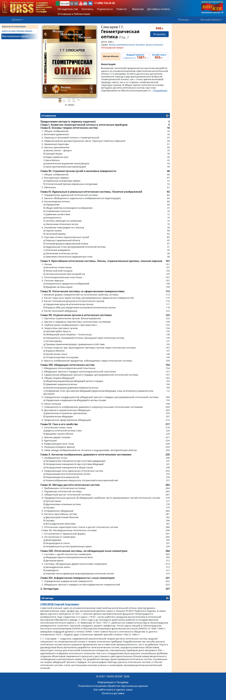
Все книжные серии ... (16, 36)
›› (159, 56)
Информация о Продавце (113, 682)
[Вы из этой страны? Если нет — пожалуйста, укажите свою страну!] (58, 3)
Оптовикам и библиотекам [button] (73, 14)
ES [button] (72, 3)
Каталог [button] (17, 19)
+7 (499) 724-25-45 (104, 3)
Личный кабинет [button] (210, 19)
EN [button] (76, 3)
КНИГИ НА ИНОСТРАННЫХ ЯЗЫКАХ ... (18, 31)
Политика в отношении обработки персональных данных (113, 686)
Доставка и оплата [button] (158, 9)
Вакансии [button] (138, 9)
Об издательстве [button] (67, 9)
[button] (81, 3)
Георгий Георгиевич (59, 604)
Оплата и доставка (113, 693)
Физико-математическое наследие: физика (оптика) (136, 44)
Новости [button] (121, 9)
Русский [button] (65, 3)
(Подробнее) (160, 90)
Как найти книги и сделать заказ (113, 689)
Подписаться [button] (105, 9)
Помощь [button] (183, 19)
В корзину (159, 34)
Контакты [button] (87, 9)
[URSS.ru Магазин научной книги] (27, 7)
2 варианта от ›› (135, 56)
